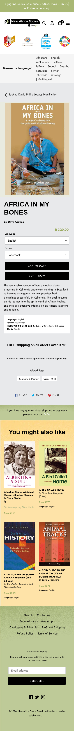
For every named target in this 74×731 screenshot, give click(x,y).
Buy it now (37, 276)
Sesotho (64, 66)
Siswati (55, 71)
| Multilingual (44, 79)
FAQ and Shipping (53, 627)
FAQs (47, 414)
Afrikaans (41, 58)
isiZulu (40, 66)
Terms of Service (47, 633)
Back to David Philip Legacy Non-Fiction (32, 94)
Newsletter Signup (37, 651)
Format (8, 248)
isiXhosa (58, 62)
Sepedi (52, 66)
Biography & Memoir (28, 379)
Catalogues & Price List (24, 627)
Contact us (43, 615)
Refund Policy (25, 633)
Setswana (41, 71)
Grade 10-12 (49, 379)
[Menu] (68, 23)
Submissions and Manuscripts (37, 621)
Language (10, 233)
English (55, 58)
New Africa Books (27, 711)
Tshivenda (41, 75)
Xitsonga (56, 75)
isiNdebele (42, 62)
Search (28, 615)
